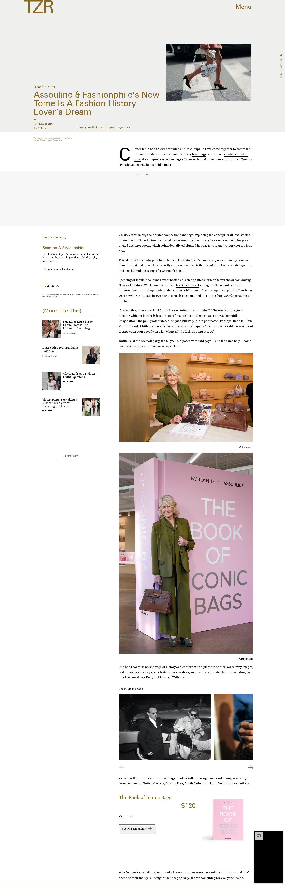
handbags (199, 154)
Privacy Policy (51, 296)
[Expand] (257, 834)
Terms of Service (92, 294)
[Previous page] (121, 767)
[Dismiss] (279, 834)
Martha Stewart (187, 285)
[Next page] (250, 767)
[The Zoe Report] (38, 6)
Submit (49, 286)
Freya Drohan (45, 124)
